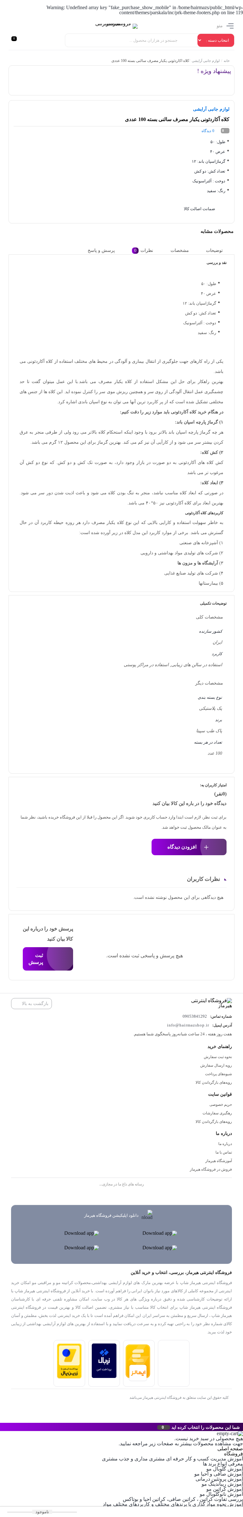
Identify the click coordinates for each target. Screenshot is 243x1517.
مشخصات (180, 250)
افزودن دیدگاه (181, 847)
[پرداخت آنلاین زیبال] (104, 1376)
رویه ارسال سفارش (216, 1065)
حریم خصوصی (220, 1104)
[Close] (1, 1426)
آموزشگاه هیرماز (218, 1161)
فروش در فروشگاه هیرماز (211, 1169)
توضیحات (214, 250)
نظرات (143, 250)
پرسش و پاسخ (101, 250)
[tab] (219, 250)
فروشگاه (233, 1453)
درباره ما (225, 1144)
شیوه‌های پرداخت (218, 1074)
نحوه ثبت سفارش (218, 1057)
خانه (227, 61)
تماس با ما (223, 1152)
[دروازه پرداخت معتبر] (69, 1377)
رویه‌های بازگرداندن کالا (214, 1082)
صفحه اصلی (230, 1448)
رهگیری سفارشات (217, 1113)
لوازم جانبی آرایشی (206, 61)
